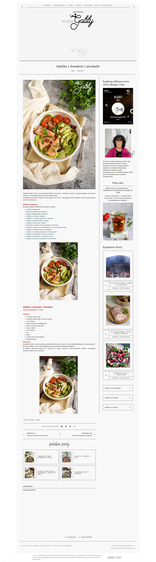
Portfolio (97, 5)
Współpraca (88, 5)
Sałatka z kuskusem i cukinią (36, 223)
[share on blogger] (71, 426)
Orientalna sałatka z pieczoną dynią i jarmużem (42, 225)
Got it (119, 557)
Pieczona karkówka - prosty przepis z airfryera (121, 332)
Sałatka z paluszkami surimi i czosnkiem (40, 234)
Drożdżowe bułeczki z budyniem (82, 435)
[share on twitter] (66, 426)
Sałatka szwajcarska (33, 209)
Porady (70, 5)
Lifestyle (79, 5)
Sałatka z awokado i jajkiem (35, 216)
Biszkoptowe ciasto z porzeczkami (121, 373)
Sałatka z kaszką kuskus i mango (37, 220)
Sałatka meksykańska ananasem (37, 214)
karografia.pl (130, 545)
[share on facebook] (62, 426)
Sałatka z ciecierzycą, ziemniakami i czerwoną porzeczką (46, 227)
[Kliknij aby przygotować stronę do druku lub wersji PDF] (31, 421)
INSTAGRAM (87, 537)
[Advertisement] (78, 43)
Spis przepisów (107, 5)
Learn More (111, 557)
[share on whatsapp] (74, 426)
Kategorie (47, 5)
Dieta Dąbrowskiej (59, 5)
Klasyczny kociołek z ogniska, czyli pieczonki (121, 284)
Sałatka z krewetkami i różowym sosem (39, 236)
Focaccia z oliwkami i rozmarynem (37, 435)
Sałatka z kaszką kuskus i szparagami (39, 229)
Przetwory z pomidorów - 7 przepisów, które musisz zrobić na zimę (118, 190)
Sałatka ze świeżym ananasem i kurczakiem (41, 238)
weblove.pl (131, 548)
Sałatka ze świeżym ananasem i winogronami (41, 232)
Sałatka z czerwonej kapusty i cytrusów (39, 218)
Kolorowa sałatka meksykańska (37, 212)
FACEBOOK (71, 537)
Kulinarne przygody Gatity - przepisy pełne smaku (51, 545)
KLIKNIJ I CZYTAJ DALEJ (121, 288)
